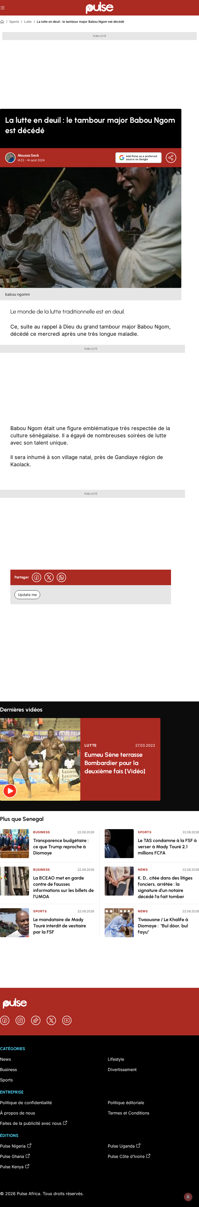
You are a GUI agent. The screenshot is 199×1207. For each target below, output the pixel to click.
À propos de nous (17, 1113)
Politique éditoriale (126, 1102)
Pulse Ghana (12, 1156)
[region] (99, 806)
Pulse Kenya (12, 1166)
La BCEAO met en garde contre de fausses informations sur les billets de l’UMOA (63, 887)
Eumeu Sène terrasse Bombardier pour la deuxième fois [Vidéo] (114, 763)
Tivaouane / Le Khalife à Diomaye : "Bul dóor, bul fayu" (163, 926)
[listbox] (99, 806)
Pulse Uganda (121, 1146)
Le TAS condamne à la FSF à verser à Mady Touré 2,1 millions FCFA (167, 847)
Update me (27, 594)
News (143, 870)
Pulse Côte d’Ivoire (126, 1156)
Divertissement (122, 1069)
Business (41, 832)
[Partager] (171, 157)
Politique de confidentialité (26, 1102)
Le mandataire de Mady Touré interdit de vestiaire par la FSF (59, 926)
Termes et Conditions (128, 1113)
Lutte (28, 22)
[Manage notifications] (188, 1197)
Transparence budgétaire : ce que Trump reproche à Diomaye (61, 847)
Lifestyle (116, 1059)
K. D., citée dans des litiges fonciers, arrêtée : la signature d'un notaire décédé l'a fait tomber (165, 887)
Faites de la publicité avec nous (30, 1123)
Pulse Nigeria (13, 1146)
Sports (14, 22)
